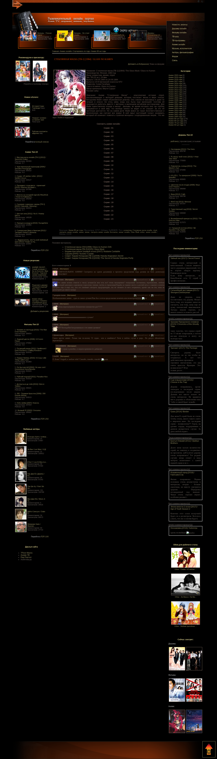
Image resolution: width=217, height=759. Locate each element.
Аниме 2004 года (175, 108)
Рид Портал (26, 557)
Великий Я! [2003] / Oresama (29, 410)
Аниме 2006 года (175, 104)
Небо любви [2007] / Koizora (28, 403)
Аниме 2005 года (175, 106)
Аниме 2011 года (175, 94)
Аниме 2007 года (175, 102)
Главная (55, 51)
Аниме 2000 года (175, 117)
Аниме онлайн (65, 51)
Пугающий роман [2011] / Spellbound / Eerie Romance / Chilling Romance (31, 349)
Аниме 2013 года (175, 90)
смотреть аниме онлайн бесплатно (104, 232)
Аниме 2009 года (175, 98)
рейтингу (175, 141)
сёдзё (155, 230)
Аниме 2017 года (175, 81)
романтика (128, 230)
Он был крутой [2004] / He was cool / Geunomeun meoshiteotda (30, 368)
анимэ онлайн (151, 232)
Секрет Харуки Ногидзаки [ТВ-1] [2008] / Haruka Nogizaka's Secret (94, 256)
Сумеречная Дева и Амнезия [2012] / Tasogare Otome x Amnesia (30, 231)
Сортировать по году (81, 51)
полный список (42, 142)
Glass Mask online (138, 232)
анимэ (81, 232)
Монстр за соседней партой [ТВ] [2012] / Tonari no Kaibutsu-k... (31, 196)
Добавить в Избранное (138, 64)
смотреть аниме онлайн (68, 232)
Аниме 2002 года (175, 112)
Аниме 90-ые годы (176, 119)
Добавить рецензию (40, 311)
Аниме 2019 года (175, 77)
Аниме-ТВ (25, 555)
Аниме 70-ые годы (176, 123)
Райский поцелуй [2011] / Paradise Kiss (32, 377)
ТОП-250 (45, 250)
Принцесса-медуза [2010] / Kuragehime (32, 223)
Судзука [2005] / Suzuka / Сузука (79, 254)
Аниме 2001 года (175, 114)
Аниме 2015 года (175, 86)
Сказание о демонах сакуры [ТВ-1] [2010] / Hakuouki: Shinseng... (30, 205)
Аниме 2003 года (175, 110)
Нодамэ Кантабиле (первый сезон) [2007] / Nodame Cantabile (92, 251)
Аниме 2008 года (175, 100)
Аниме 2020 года (175, 75)
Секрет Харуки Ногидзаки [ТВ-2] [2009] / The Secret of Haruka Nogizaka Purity (99, 258)
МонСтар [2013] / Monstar (181, 202)
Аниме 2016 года (175, 83)
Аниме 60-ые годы (176, 125)
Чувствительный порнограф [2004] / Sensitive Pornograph (30, 168)
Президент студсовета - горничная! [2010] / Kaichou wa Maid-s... (30, 186)
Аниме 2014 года (175, 88)
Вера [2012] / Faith (178, 194)
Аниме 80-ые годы (176, 121)
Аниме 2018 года (175, 79)
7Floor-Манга (26, 553)
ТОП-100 (45, 537)
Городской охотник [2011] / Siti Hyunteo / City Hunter (182, 229)
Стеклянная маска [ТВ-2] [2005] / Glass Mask (84, 249)
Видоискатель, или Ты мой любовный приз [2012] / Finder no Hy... (31, 241)
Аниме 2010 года (175, 96)
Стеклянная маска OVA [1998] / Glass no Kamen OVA (88, 247)
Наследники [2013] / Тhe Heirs (183, 149)
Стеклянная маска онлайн (142, 230)
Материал (64, 269)
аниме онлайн (124, 232)
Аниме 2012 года (175, 92)
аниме (87, 232)
